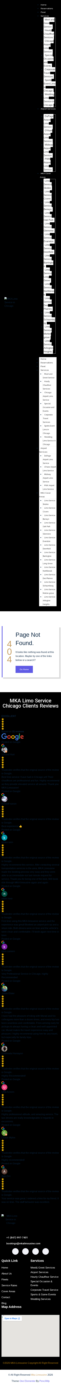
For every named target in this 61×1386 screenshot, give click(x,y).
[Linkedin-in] (45, 1251)
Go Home (24, 669)
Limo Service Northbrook (49, 289)
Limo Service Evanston (49, 238)
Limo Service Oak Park (48, 216)
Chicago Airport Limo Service (49, 46)
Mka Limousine (39, 1375)
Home (43, 5)
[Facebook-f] (15, 1251)
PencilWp (44, 1381)
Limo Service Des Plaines (48, 303)
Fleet (43, 12)
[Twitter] (35, 1251)
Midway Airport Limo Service (48, 150)
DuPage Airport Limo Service (48, 121)
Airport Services (43, 450)
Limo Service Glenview (49, 227)
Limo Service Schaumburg (49, 317)
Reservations (47, 8)
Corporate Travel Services (49, 73)
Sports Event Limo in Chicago (50, 85)
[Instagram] (25, 1251)
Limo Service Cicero (48, 195)
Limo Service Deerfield (48, 248)
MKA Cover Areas (45, 495)
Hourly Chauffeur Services (49, 34)
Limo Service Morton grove (48, 332)
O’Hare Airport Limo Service (48, 135)
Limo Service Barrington (48, 260)
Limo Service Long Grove (48, 275)
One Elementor (27, 1381)
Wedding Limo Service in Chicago (49, 99)
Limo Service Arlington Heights (48, 346)
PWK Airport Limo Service (48, 164)
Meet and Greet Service (49, 23)
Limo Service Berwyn (48, 206)
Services (45, 16)
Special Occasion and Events (49, 60)
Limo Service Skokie (48, 184)
